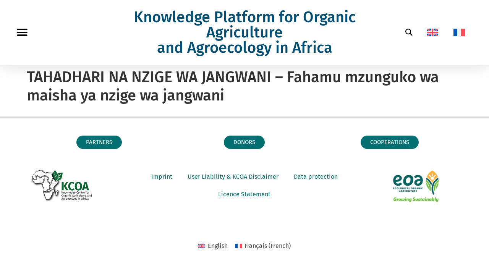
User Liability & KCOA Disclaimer (233, 176)
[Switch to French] (459, 32)
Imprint (161, 176)
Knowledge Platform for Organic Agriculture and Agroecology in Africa (245, 32)
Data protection (316, 176)
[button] (22, 32)
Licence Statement (244, 194)
